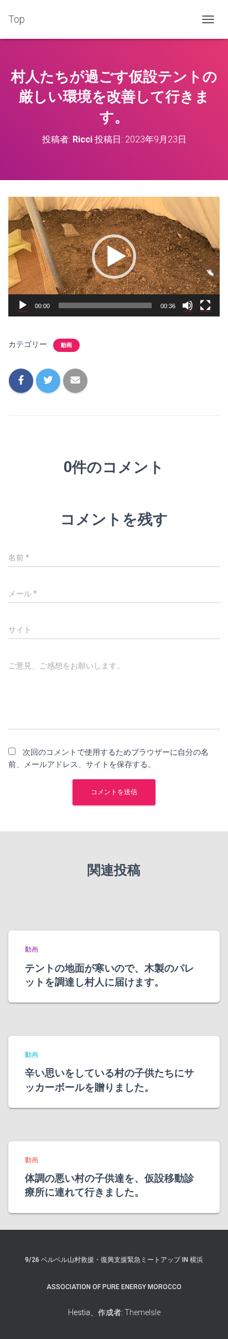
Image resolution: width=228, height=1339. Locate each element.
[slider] (105, 305)
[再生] (22, 305)
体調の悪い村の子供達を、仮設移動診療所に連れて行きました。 (109, 1184)
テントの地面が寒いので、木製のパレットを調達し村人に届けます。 (109, 974)
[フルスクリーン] (205, 305)
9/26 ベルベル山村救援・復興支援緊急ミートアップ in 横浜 (114, 1260)
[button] (114, 256)
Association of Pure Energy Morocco (114, 1287)
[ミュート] (187, 305)
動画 (66, 345)
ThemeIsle (142, 1312)
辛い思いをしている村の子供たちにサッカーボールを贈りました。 (109, 1079)
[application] (114, 256)
